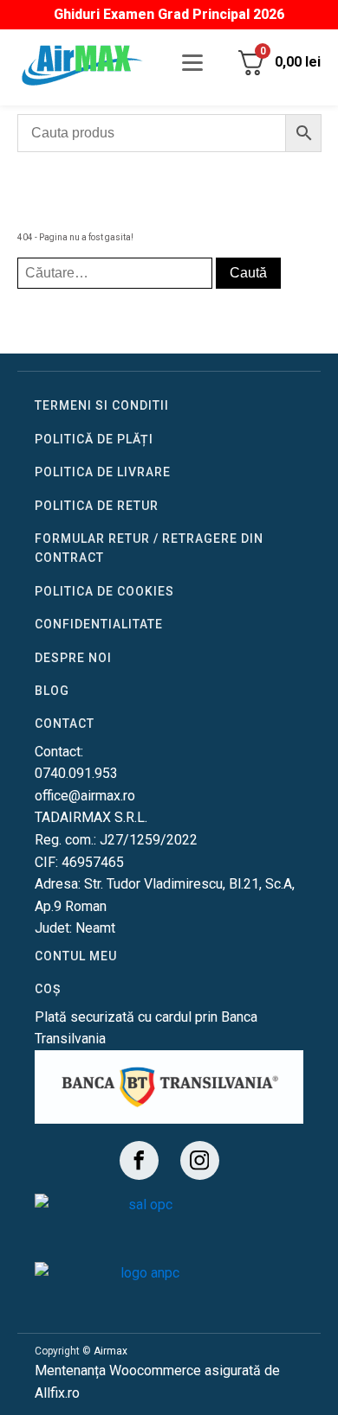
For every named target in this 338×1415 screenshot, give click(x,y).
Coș (48, 989)
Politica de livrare (103, 472)
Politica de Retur (97, 506)
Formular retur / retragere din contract (149, 548)
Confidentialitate (99, 624)
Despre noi (73, 658)
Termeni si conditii (102, 405)
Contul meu (76, 956)
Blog (52, 691)
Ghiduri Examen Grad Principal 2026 (169, 14)
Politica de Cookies (104, 591)
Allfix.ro (57, 1393)
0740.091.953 (76, 773)
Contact (64, 723)
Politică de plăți (94, 439)
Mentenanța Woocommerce (118, 1370)
